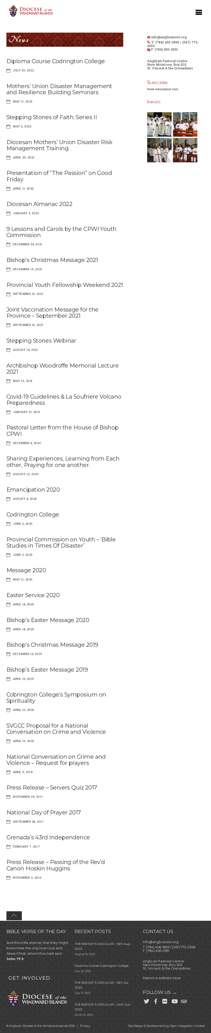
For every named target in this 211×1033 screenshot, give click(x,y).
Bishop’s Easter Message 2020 (47, 620)
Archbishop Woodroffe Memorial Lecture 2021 (62, 368)
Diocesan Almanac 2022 (39, 204)
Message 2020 (26, 570)
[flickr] (165, 1000)
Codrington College (32, 514)
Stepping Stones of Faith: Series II (51, 117)
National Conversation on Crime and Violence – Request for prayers (56, 759)
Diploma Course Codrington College (55, 61)
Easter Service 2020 (33, 595)
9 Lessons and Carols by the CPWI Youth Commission (61, 232)
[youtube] (174, 1000)
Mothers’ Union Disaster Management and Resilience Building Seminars (59, 89)
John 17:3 (15, 959)
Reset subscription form (162, 89)
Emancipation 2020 (33, 489)
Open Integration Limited (187, 1026)
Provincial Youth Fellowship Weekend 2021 (64, 284)
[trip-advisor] (183, 1000)
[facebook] (155, 1000)
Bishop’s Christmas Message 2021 (52, 260)
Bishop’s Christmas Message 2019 (52, 644)
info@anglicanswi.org (169, 37)
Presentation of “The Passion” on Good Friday (59, 176)
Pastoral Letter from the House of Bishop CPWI (62, 430)
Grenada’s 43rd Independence (48, 837)
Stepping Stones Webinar (41, 340)
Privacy (85, 1026)
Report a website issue (162, 978)
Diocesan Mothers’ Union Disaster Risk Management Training (59, 145)
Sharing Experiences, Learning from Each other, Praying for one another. (63, 461)
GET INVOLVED (29, 978)
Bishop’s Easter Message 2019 (47, 669)
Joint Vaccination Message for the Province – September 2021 (52, 312)
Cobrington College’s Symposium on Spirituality (56, 697)
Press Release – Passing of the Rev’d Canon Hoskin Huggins (55, 865)
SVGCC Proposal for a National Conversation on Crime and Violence (56, 728)
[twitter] (146, 1000)
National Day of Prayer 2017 (43, 812)
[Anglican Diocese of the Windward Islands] (30, 16)
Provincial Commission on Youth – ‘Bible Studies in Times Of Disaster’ (61, 542)
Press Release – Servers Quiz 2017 (51, 787)
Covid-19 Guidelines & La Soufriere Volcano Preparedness (63, 399)
